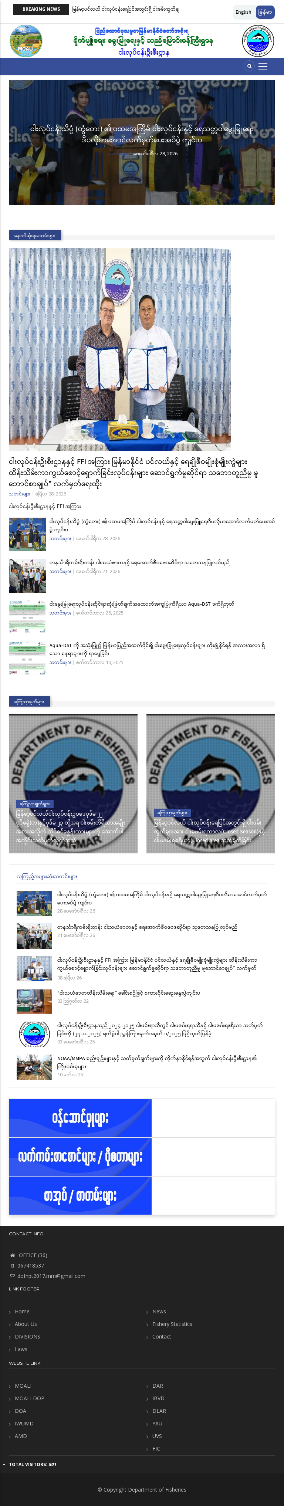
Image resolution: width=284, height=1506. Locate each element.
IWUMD (24, 1423)
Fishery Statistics (172, 1323)
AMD (21, 1435)
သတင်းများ (118, 153)
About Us (26, 1323)
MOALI (23, 1385)
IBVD (158, 1398)
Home (22, 1311)
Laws (21, 1349)
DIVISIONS (27, 1336)
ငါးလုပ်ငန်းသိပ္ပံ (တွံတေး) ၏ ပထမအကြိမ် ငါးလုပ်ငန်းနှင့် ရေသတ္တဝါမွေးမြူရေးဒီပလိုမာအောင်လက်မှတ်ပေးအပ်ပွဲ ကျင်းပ (142, 135)
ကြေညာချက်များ (35, 804)
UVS (157, 1435)
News (159, 1311)
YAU (157, 1423)
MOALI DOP (29, 1398)
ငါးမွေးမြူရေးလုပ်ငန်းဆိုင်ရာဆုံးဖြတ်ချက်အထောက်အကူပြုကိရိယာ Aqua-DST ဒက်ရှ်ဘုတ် (142, 604)
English (243, 12)
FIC (156, 1448)
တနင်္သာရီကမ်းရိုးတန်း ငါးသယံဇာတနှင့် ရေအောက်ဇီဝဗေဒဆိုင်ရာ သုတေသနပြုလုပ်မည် (140, 563)
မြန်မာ (265, 12)
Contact (161, 1336)
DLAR (159, 1410)
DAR (157, 1385)
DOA (20, 1410)
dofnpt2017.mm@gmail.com (51, 1275)
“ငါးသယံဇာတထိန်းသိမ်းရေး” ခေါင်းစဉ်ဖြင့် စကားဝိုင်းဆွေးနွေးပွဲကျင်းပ (128, 993)
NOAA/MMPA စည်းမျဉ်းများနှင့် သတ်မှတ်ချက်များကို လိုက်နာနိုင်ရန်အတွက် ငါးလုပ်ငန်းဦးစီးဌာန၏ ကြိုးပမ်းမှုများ (157, 1063)
